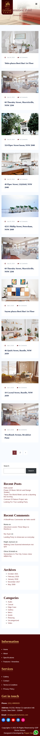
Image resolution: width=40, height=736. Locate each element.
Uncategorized (13, 620)
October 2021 (13, 574)
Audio (10, 602)
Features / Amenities (11, 662)
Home (5, 649)
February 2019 (13, 577)
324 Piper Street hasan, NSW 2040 (20, 145)
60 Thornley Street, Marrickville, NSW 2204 (19, 103)
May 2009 (11, 584)
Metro (10, 612)
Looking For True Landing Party (16, 502)
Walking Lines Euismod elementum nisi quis (19, 546)
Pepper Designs (30, 733)
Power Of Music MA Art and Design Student (17, 491)
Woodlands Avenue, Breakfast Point (18, 436)
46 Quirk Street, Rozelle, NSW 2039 (18, 352)
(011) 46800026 (14, 703)
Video (10, 623)
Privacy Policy (8, 689)
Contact (6, 681)
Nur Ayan (7, 534)
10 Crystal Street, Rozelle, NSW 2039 (19, 394)
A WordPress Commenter (13, 520)
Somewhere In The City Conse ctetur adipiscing (18, 555)
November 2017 (14, 582)
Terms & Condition (10, 685)
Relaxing (11, 618)
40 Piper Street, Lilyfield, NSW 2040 (18, 185)
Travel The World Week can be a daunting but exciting (20, 496)
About (5, 654)
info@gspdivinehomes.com (17, 715)
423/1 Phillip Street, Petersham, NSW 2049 (19, 228)
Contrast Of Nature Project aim (15, 499)
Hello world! (8, 488)
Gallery (10, 610)
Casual (10, 604)
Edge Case (12, 607)
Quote (10, 615)
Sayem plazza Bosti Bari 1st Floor (19, 311)
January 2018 (13, 579)
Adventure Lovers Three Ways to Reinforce (16, 528)
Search (6, 466)
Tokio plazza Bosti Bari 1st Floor (19, 63)
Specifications (8, 658)
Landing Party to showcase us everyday (19, 537)
